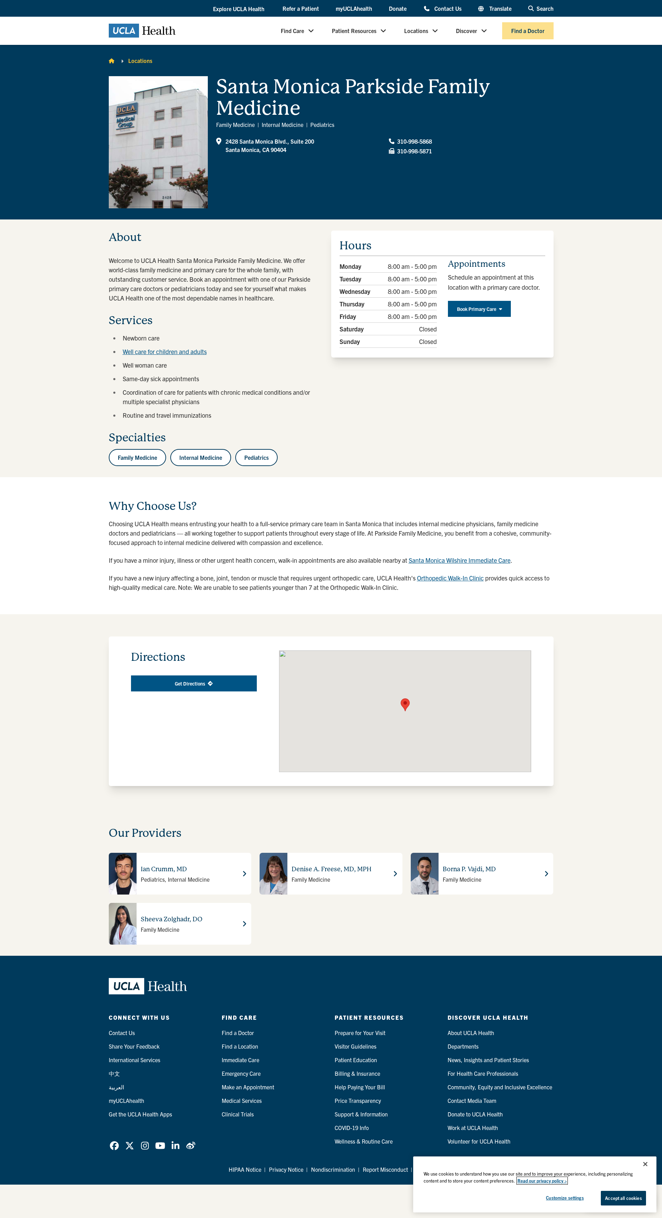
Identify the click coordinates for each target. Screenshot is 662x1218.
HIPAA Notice (245, 1169)
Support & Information (361, 1114)
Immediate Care (240, 1059)
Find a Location (240, 1046)
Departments (463, 1046)
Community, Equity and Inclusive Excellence (500, 1086)
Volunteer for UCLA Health (479, 1141)
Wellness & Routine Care (364, 1141)
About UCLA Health (471, 1032)
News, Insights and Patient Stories (488, 1059)
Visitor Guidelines (355, 1046)
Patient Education (356, 1059)
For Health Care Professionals (483, 1073)
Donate (398, 8)
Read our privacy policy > (542, 1181)
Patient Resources (354, 30)
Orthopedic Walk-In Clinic (450, 578)
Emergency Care (241, 1073)
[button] (239, 8)
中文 (114, 1073)
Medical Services (242, 1100)
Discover (466, 30)
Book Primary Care (476, 309)
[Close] (645, 1164)
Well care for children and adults (165, 351)
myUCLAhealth (354, 8)
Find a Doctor (528, 30)
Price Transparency (358, 1100)
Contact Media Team (472, 1100)
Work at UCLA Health (473, 1127)
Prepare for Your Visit (360, 1032)
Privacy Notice (286, 1169)
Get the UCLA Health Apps (140, 1114)
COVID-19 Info (352, 1127)
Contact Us (447, 8)
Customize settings (564, 1198)
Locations (416, 30)
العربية (116, 1086)
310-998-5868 (414, 141)
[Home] (111, 60)
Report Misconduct (385, 1169)
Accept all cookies (623, 1198)
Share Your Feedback (134, 1046)
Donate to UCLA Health (475, 1114)
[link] (114, 1145)
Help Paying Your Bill (360, 1086)
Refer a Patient (301, 8)
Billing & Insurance (357, 1073)
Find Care (292, 30)
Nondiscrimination (333, 1169)
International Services (134, 1059)
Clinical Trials (238, 1114)
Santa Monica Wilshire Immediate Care (459, 560)
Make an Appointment (248, 1086)
